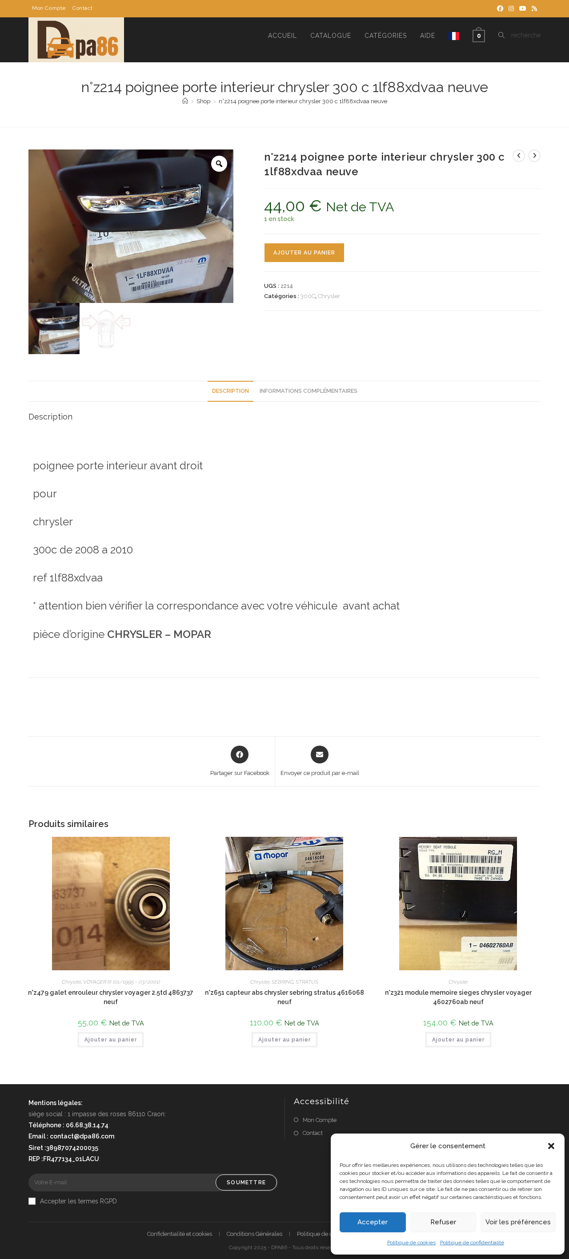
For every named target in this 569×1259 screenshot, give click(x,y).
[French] (454, 35)
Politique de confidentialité (472, 1242)
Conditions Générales (254, 1234)
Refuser (443, 1222)
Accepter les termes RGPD (78, 1201)
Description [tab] (230, 390)
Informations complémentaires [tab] (308, 390)
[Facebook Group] (500, 8)
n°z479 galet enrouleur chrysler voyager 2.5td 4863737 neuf (110, 997)
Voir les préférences (518, 1222)
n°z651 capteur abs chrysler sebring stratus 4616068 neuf (284, 997)
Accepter (372, 1222)
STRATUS (307, 982)
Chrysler (329, 296)
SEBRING (282, 982)
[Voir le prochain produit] (534, 155)
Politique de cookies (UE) (329, 1234)
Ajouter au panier (304, 253)
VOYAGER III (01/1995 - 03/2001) (121, 982)
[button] (551, 1146)
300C (308, 296)
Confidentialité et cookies (179, 1234)
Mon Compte (49, 8)
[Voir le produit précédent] (519, 155)
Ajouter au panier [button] (110, 1040)
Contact (82, 8)
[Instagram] (511, 8)
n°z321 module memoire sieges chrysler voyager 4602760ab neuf (458, 997)
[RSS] (533, 8)
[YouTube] (523, 8)
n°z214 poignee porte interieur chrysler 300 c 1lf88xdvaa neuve (303, 101)
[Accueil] (185, 101)
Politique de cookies (411, 1242)
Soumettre (246, 1182)
